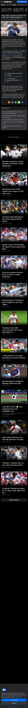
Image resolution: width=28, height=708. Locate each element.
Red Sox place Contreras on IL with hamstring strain (13, 122)
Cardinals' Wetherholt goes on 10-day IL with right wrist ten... (13, 490)
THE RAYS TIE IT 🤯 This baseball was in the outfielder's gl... (12, 409)
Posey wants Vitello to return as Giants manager (12, 126)
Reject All (14, 703)
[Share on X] (6, 102)
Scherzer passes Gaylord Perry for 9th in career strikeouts (12, 274)
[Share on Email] (19, 102)
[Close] (25, 685)
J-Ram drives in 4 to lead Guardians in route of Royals (13, 357)
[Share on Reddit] (9, 102)
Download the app (21, 1)
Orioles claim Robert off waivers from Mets (13, 119)
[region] (14, 696)
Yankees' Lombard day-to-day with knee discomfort (13, 464)
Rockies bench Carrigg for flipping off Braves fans (12, 382)
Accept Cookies (14, 700)
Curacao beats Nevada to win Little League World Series (12, 219)
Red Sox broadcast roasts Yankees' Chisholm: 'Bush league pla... (12, 163)
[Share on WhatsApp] (16, 102)
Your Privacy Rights (14, 706)
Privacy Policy (18, 697)
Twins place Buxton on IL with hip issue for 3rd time (12, 438)
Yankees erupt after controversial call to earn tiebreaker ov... (12, 330)
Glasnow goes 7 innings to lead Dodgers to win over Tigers (13, 302)
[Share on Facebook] (12, 102)
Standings (20, 4)
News (14, 4)
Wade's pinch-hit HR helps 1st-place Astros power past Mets (13, 247)
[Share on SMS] (22, 102)
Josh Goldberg (5, 19)
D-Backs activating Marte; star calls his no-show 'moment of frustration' (13, 112)
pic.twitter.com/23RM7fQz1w (14, 76)
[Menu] (1, 1)
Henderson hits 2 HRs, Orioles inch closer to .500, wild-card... (13, 191)
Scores (9, 4)
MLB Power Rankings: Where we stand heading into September (14, 116)
